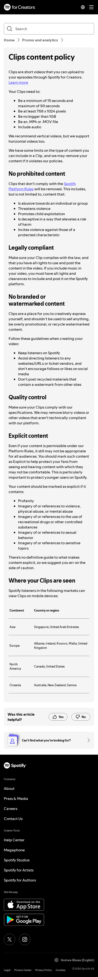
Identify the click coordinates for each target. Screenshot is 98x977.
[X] (9, 939)
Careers (10, 808)
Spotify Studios (16, 860)
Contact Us (13, 818)
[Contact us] (87, 740)
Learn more (18, 82)
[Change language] (83, 7)
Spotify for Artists (19, 870)
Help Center (14, 839)
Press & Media (16, 798)
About (9, 788)
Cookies (60, 970)
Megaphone (14, 850)
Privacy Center (22, 970)
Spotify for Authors (20, 880)
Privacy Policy (43, 970)
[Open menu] (91, 7)
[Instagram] (24, 939)
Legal (7, 970)
